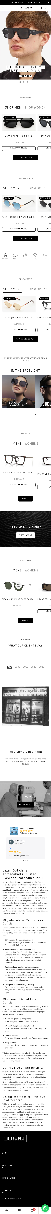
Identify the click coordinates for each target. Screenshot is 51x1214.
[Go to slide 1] (23, 860)
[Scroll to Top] (46, 1200)
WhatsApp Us (25, 535)
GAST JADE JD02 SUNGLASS (18, 317)
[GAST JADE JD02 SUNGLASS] (19, 304)
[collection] (19, 1210)
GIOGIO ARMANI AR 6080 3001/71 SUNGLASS (19, 599)
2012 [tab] (25, 666)
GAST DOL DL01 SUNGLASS (18, 136)
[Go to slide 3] (27, 860)
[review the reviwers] (10, 848)
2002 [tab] (17, 666)
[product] (6, 1210)
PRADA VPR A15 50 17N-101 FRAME (19, 472)
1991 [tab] (9, 666)
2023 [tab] (41, 666)
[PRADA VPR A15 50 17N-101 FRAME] (19, 458)
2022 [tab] (33, 666)
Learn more (25, 805)
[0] (46, 8)
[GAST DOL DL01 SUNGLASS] (19, 122)
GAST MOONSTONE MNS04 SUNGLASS (19, 217)
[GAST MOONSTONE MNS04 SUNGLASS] (19, 203)
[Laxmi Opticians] (25, 8)
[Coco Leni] (18, 391)
